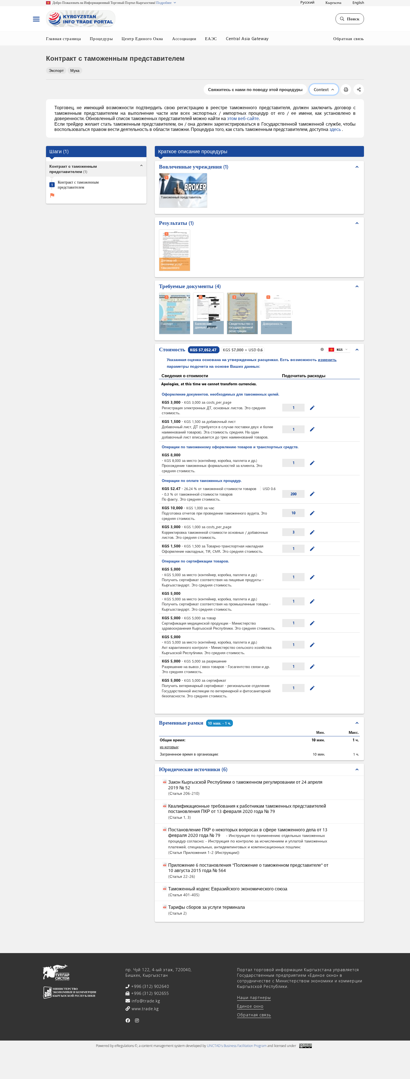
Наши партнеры (254, 997)
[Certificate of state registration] (242, 313)
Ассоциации (184, 38)
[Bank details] (208, 313)
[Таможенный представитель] (183, 190)
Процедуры (101, 38)
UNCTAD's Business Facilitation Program (237, 1045)
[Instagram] (137, 1020)
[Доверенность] (277, 312)
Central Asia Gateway (247, 38)
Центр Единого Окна (142, 38)
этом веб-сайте (243, 118)
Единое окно (250, 1006)
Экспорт (56, 70)
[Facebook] (128, 1020)
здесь (335, 129)
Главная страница (63, 38)
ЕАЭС (211, 38)
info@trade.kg (145, 1001)
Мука (74, 70)
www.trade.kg (144, 1008)
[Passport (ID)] (174, 313)
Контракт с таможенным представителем (78, 184)
